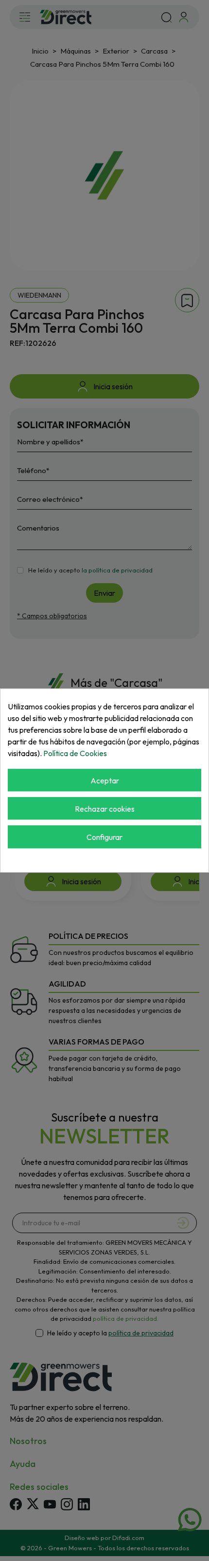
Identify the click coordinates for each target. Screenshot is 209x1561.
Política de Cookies (75, 753)
